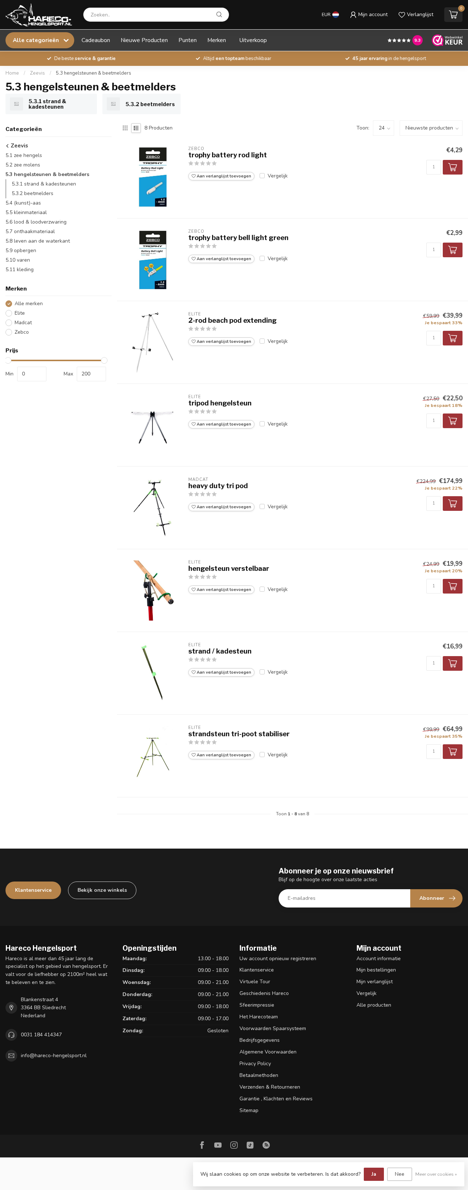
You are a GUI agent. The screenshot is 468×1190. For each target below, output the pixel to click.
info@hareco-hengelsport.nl (54, 1055)
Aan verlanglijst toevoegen (223, 176)
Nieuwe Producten (144, 40)
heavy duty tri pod (218, 486)
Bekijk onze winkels (102, 890)
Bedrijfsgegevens (259, 1040)
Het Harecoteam (258, 1016)
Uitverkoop (253, 40)
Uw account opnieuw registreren (277, 958)
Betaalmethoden (258, 1075)
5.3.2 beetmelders (32, 193)
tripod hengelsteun (220, 403)
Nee (399, 1174)
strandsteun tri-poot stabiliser (239, 734)
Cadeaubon (96, 40)
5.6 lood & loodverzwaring (36, 221)
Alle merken (29, 303)
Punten (187, 40)
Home (12, 73)
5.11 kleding (19, 269)
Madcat (23, 322)
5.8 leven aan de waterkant (37, 240)
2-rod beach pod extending (232, 320)
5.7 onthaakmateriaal (30, 231)
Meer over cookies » (436, 1174)
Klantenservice (33, 890)
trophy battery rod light (227, 155)
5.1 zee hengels (23, 155)
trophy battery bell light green (238, 238)
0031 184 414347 (41, 1034)
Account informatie (378, 958)
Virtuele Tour (254, 981)
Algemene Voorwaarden (268, 1051)
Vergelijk (278, 176)
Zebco (22, 332)
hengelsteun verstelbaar (228, 568)
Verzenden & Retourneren (269, 1087)
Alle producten (373, 1005)
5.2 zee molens (22, 164)
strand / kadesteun (220, 651)
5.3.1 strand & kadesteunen (44, 183)
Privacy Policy (255, 1063)
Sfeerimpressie (256, 1005)
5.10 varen (17, 260)
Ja (373, 1174)
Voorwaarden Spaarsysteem (272, 1028)
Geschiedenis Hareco (264, 993)
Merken (216, 40)
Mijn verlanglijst (374, 981)
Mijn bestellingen (376, 969)
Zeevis (37, 73)
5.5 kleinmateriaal (26, 212)
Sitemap (248, 1110)
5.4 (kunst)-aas (23, 202)
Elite (20, 313)
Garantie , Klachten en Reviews (276, 1098)
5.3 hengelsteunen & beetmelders (93, 73)
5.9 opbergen (20, 250)
